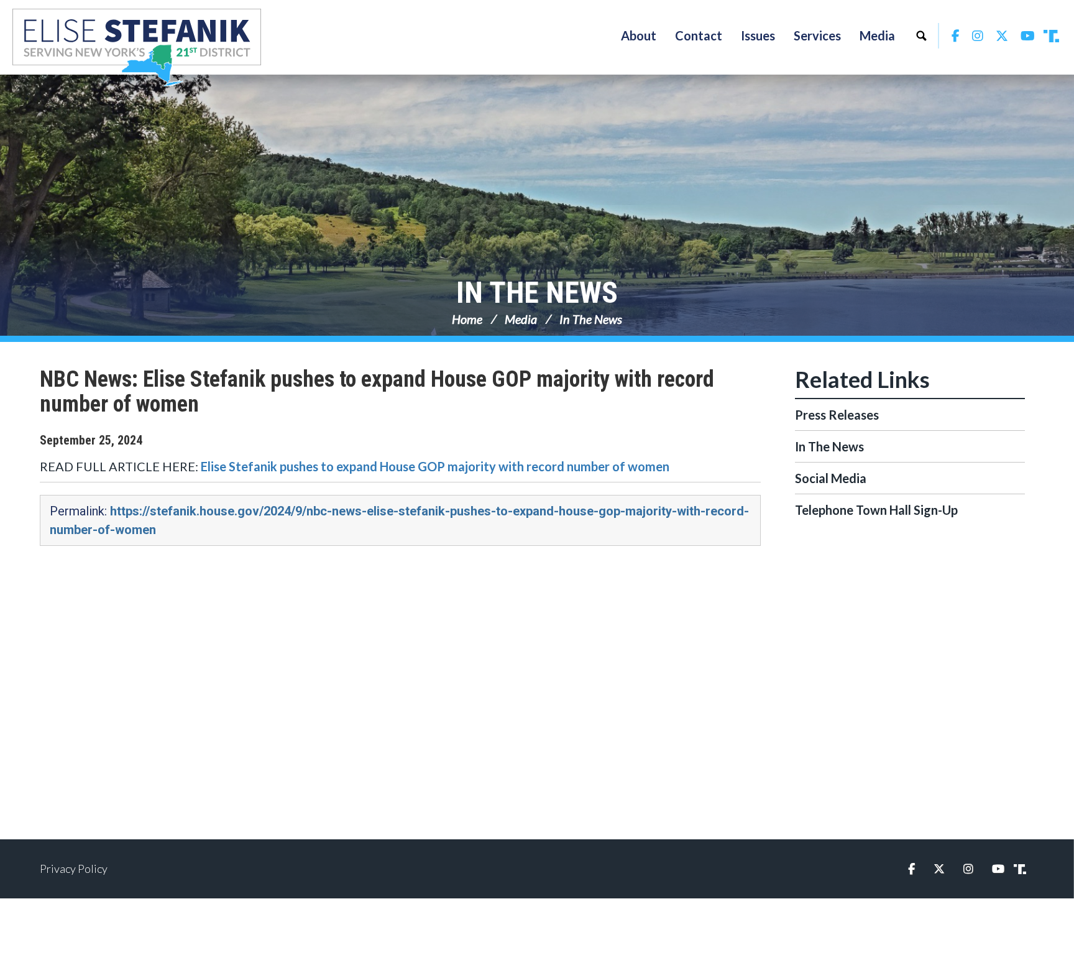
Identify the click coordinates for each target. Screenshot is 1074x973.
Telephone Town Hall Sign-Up (876, 509)
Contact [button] (698, 35)
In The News (537, 292)
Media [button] (877, 35)
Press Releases (837, 414)
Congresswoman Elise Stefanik (136, 47)
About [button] (638, 35)
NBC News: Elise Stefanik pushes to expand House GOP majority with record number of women (377, 391)
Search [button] (921, 35)
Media (521, 318)
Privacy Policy (74, 868)
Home (467, 318)
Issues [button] (758, 35)
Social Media (830, 478)
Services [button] (817, 35)
